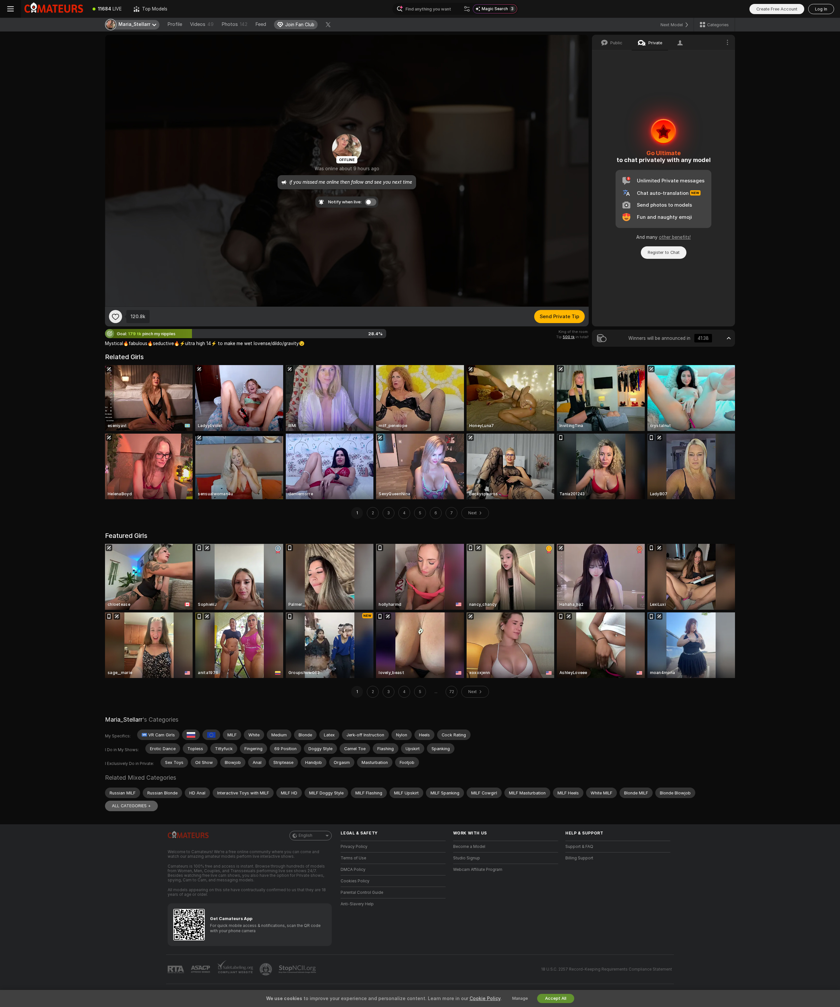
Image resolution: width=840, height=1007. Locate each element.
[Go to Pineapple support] (266, 969)
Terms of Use (353, 858)
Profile (174, 24)
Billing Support (579, 858)
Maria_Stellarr (123, 719)
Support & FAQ (579, 846)
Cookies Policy (355, 881)
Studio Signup (466, 858)
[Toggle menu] (10, 9)
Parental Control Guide (362, 892)
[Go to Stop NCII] (298, 969)
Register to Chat (664, 252)
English (305, 835)
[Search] (467, 8)
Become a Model (469, 846)
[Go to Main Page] (54, 9)
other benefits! (675, 237)
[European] (211, 735)
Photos (234, 24)
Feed (260, 24)
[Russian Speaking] (191, 735)
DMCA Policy (353, 869)
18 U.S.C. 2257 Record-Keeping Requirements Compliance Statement (606, 969)
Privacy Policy (354, 846)
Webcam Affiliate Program (477, 869)
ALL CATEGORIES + (131, 805)
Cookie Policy (485, 998)
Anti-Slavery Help (357, 904)
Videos (202, 24)
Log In (821, 9)
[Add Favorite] (115, 316)
